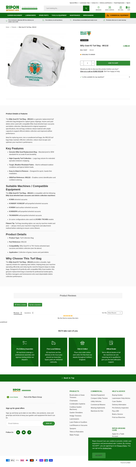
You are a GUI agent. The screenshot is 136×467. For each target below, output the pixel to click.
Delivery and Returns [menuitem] (106, 3)
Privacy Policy (122, 446)
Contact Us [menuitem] (94, 3)
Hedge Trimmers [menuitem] (75, 416)
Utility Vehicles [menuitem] (96, 401)
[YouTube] (24, 432)
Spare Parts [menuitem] (43, 15)
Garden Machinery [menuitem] (14, 15)
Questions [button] (27, 313)
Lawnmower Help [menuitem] (85, 3)
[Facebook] (29, 432)
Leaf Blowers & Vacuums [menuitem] (78, 425)
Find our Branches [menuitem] (118, 417)
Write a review (21, 304)
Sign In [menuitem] (128, 3)
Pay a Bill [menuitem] (115, 411)
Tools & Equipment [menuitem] (59, 15)
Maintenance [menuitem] (75, 15)
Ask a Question (36, 304)
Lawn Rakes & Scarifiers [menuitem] (78, 422)
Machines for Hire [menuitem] (97, 411)
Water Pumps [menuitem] (74, 435)
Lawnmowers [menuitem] (30, 15)
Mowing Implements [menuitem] (98, 408)
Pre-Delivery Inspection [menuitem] (120, 408)
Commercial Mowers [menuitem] (98, 404)
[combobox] (63, 8)
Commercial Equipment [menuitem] (119, 15)
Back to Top (69, 378)
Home (7, 27)
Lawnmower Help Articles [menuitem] (121, 398)
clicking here (106, 448)
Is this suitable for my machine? (93, 77)
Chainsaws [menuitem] (74, 400)
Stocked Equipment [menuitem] (98, 395)
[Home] (21, 8)
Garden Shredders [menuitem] (76, 412)
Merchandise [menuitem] (88, 15)
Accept (98, 455)
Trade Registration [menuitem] (119, 3)
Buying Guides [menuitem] (117, 395)
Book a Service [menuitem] (117, 414)
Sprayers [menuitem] (73, 428)
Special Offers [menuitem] (74, 3)
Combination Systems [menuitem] (77, 404)
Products (14, 27)
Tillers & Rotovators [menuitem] (76, 432)
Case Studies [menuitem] (117, 401)
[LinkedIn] (18, 432)
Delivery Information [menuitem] (119, 404)
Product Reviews (68, 295)
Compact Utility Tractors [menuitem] (99, 398)
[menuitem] (18, 432)
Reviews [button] (16, 313)
